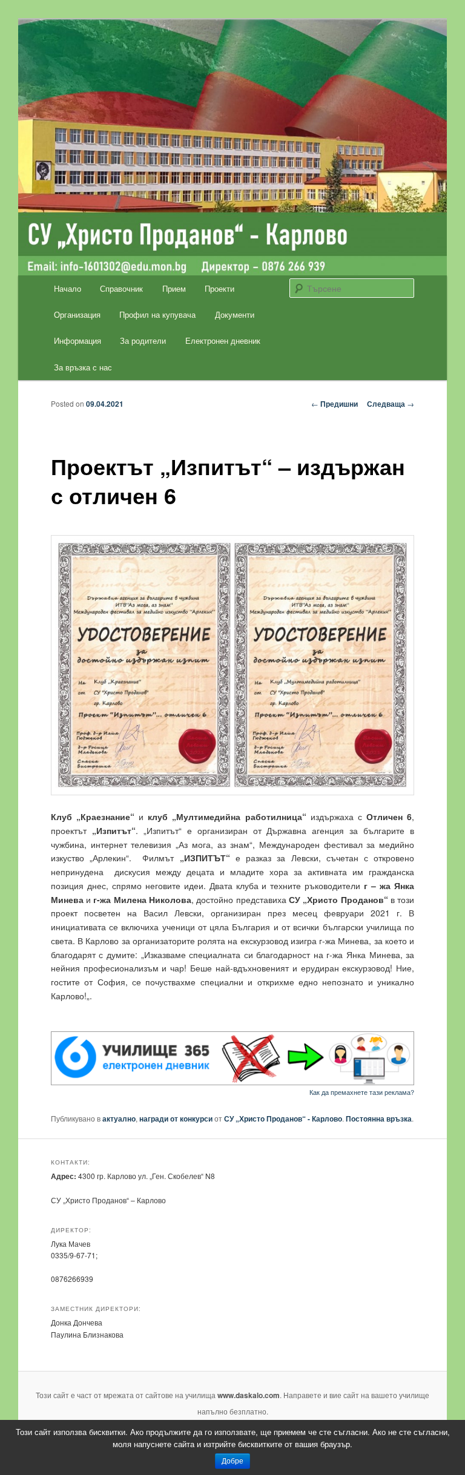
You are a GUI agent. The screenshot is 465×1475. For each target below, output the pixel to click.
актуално (119, 1118)
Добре (232, 1461)
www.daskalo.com (248, 1395)
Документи (234, 314)
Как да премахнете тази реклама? (361, 1092)
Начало (67, 288)
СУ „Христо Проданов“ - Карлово (283, 1118)
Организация (77, 314)
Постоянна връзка (379, 1118)
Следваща (390, 403)
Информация (77, 340)
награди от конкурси (176, 1118)
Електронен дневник (222, 340)
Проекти (219, 288)
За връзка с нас (83, 367)
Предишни (334, 403)
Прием (174, 288)
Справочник (121, 288)
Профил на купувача (157, 314)
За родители (143, 340)
